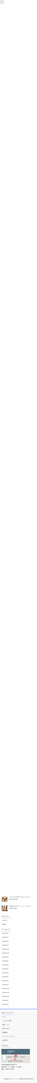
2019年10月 (5, 953)
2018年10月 (5, 996)
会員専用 (4, 1040)
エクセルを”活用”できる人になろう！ (20, 897)
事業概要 (4, 1032)
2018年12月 (5, 988)
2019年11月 (5, 949)
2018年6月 (5, 1000)
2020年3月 (5, 937)
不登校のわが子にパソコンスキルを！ (20, 906)
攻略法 (4, 924)
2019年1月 (5, 984)
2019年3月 (5, 976)
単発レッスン (6, 1024)
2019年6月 (5, 965)
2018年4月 (5, 1004)
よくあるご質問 (6, 1020)
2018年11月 (5, 992)
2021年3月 (5, 933)
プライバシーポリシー (8, 1036)
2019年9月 (5, 957)
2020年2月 (5, 941)
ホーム (4, 1016)
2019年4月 (5, 973)
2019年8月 (5, 961)
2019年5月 (5, 969)
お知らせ (4, 920)
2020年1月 (5, 945)
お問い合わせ (6, 1028)
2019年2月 (5, 980)
